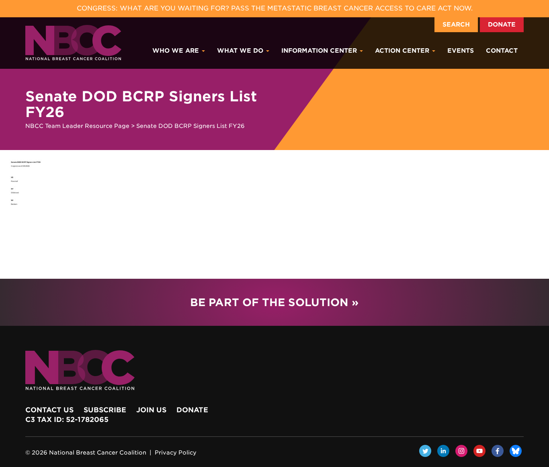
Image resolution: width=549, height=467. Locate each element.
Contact (502, 50)
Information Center (320, 50)
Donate (502, 24)
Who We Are (176, 50)
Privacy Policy (176, 452)
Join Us (151, 410)
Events (460, 50)
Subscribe (105, 410)
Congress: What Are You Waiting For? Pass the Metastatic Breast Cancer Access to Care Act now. (275, 8)
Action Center (403, 50)
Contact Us (49, 410)
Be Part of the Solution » (274, 302)
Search (456, 24)
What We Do (241, 50)
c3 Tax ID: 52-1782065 (67, 420)
